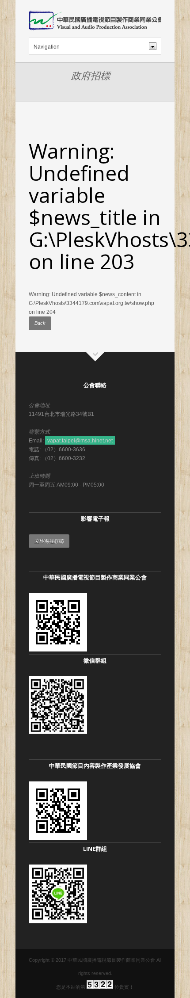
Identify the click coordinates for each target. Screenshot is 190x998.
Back (40, 323)
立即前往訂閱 (49, 541)
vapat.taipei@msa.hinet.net (80, 441)
